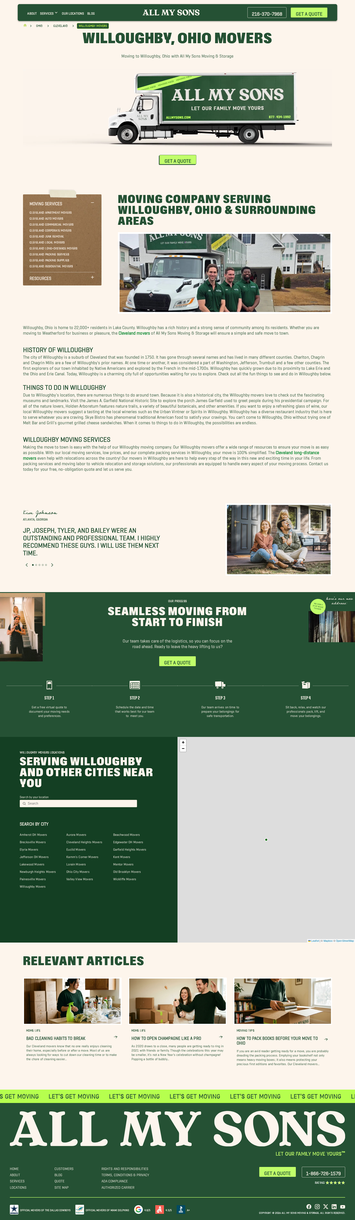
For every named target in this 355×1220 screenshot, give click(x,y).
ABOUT (15, 1173)
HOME (14, 1167)
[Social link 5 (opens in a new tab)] (342, 1208)
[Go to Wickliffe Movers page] (266, 839)
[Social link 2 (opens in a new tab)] (317, 1208)
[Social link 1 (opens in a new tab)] (308, 1208)
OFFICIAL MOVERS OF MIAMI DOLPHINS (107, 1209)
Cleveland (60, 26)
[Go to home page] (25, 26)
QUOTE (59, 1180)
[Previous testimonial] (26, 565)
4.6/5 (147, 1209)
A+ (188, 1209)
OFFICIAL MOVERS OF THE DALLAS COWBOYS (45, 1209)
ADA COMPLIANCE (114, 1180)
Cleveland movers (134, 331)
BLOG (58, 1173)
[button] (62, 203)
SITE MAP (61, 1186)
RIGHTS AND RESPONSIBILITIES (125, 1167)
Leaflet (315, 940)
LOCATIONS (18, 1186)
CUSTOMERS (64, 1167)
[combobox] (81, 803)
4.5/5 (169, 1209)
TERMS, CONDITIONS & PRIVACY (125, 1173)
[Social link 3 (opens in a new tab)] (325, 1208)
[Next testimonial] (52, 565)
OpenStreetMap (345, 940)
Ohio (39, 26)
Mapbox (328, 940)
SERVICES (17, 1180)
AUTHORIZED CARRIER (118, 1186)
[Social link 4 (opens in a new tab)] (334, 1208)
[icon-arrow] (115, 1037)
